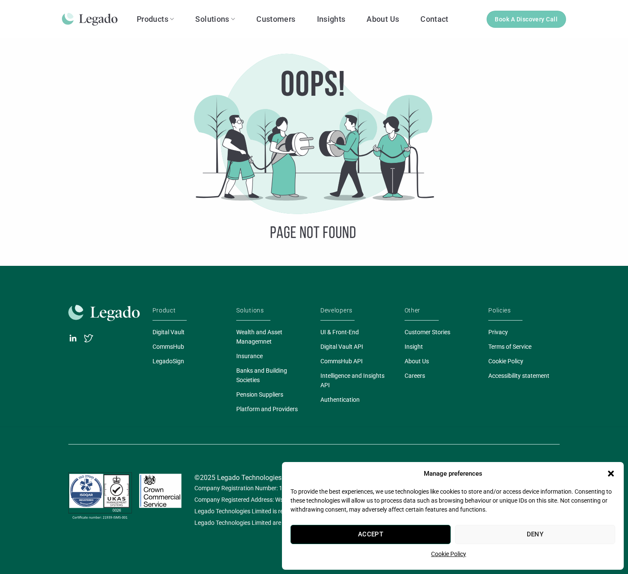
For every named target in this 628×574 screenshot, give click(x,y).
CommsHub (168, 346)
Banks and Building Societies (261, 375)
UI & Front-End (339, 332)
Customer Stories (427, 332)
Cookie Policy (448, 553)
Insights (331, 19)
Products (152, 19)
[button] (611, 473)
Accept (371, 534)
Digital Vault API (341, 346)
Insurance (249, 356)
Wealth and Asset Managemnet (259, 337)
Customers (275, 19)
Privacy (498, 332)
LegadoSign (168, 361)
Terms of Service (509, 346)
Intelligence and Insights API (352, 380)
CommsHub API (341, 361)
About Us (383, 19)
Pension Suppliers (259, 394)
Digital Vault (169, 332)
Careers (415, 375)
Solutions (212, 19)
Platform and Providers (267, 409)
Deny (535, 534)
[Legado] (93, 19)
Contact (434, 19)
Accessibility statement (518, 375)
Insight (414, 346)
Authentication (340, 399)
